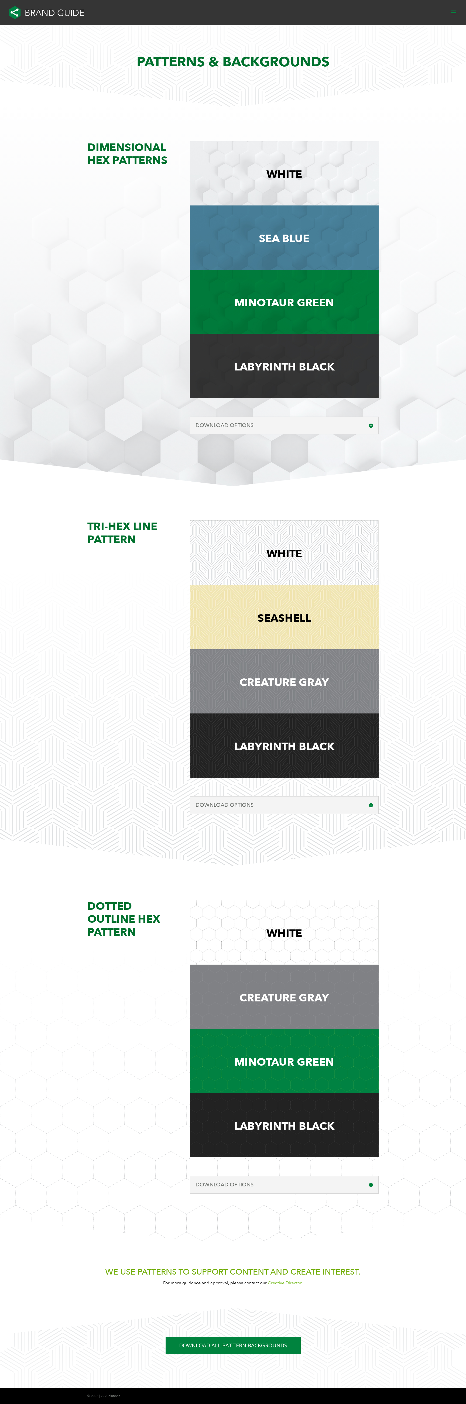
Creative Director (285, 1283)
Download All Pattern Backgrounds (233, 1345)
